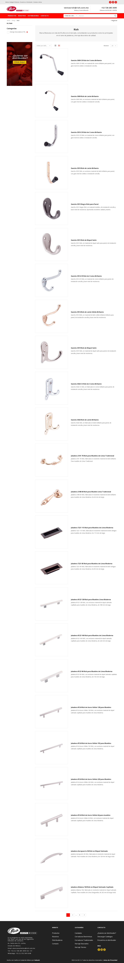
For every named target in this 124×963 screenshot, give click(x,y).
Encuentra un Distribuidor (26, 2)
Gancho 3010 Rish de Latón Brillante (85, 168)
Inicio (8, 20)
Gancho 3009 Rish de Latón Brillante (85, 96)
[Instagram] (113, 2)
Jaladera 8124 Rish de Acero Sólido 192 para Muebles (91, 743)
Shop (13, 20)
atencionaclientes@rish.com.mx (23, 948)
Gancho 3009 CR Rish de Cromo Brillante (86, 60)
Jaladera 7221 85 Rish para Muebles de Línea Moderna (91, 564)
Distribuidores (33, 16)
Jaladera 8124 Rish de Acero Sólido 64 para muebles (90, 815)
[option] (19, 64)
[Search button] (115, 15)
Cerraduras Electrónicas (83, 937)
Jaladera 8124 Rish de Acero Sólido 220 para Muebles (91, 779)
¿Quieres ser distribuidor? (106, 933)
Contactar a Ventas (37, 2)
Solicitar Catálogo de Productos (12, 2)
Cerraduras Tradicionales (84, 940)
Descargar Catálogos (105, 937)
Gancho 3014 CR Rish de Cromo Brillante (86, 276)
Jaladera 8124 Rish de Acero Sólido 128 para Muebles (91, 707)
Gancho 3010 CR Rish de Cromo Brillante (86, 132)
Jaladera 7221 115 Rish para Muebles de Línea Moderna (92, 528)
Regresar (114, 20)
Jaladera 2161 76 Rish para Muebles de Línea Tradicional (92, 456)
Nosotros (22, 16)
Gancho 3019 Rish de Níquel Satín (83, 348)
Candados (78, 933)
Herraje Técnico (80, 947)
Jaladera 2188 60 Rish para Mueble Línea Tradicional (91, 492)
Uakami (37, 960)
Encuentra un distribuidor (106, 940)
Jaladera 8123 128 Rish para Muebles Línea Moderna (91, 599)
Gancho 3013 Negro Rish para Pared (84, 204)
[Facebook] (110, 2)
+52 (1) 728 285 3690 (18, 951)
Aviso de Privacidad (110, 960)
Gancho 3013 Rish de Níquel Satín (83, 240)
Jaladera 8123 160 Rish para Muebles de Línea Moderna (92, 635)
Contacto (45, 16)
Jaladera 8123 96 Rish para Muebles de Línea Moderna (91, 671)
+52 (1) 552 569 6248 (23, 953)
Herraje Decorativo (17, 32)
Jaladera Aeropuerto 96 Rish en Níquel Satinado (89, 851)
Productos (12, 16)
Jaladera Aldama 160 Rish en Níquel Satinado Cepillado (92, 887)
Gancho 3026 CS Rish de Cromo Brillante (86, 384)
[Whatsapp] (116, 2)
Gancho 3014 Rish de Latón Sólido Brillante (87, 312)
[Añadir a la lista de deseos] (64, 52)
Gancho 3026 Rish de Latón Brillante (85, 420)
